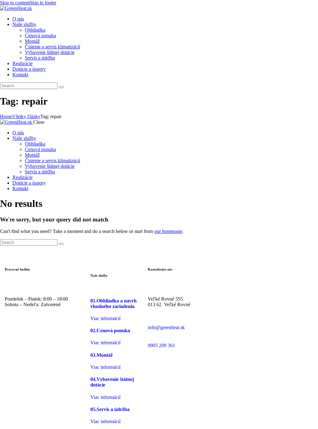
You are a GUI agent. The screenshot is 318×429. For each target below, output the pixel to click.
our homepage (168, 231)
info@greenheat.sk (166, 327)
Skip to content (15, 2)
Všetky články (26, 116)
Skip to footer (43, 2)
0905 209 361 (161, 345)
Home (6, 116)
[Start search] (61, 87)
